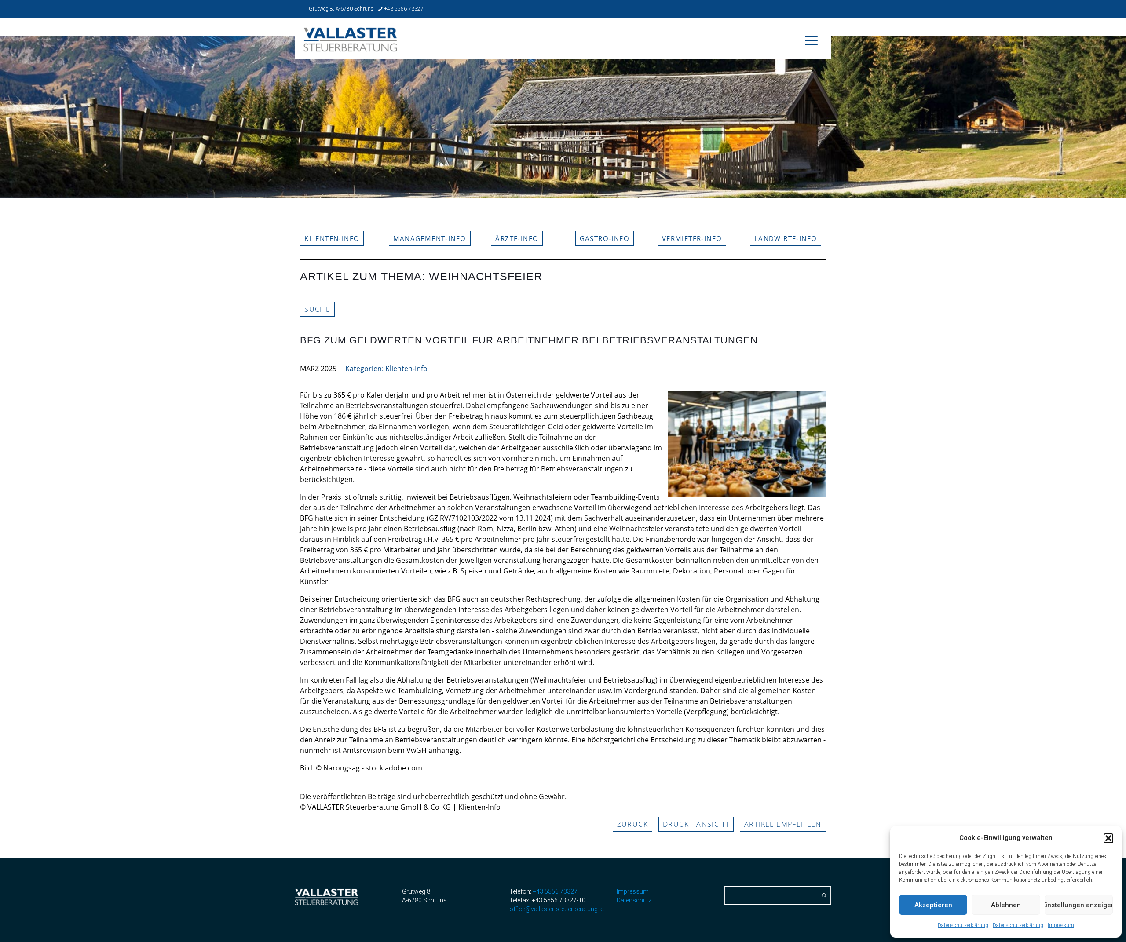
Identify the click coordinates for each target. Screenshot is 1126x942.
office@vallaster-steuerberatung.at (556, 909)
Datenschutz (634, 900)
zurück (632, 824)
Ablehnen (1006, 905)
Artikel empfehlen (783, 824)
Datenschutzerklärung (963, 925)
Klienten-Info (331, 238)
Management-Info (429, 238)
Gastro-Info (604, 238)
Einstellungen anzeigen (1079, 905)
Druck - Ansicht (696, 824)
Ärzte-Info (516, 238)
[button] (1108, 838)
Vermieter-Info (692, 238)
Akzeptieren (933, 905)
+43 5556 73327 (404, 9)
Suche (317, 309)
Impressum (1061, 925)
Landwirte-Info (785, 238)
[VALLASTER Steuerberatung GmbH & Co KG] (350, 46)
